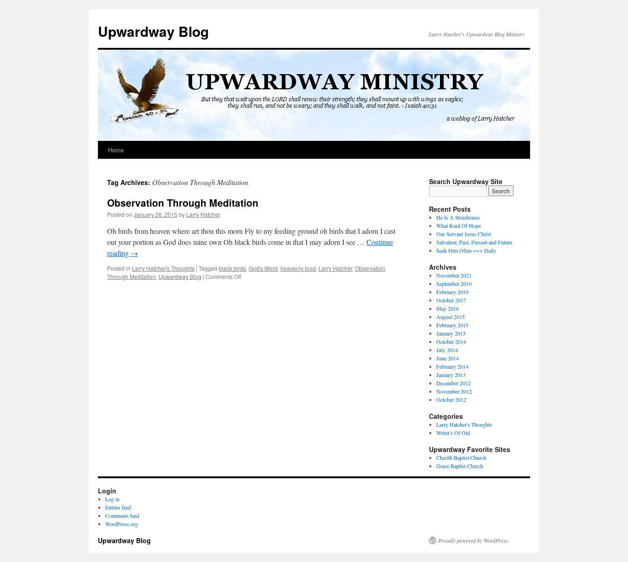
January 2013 (451, 374)
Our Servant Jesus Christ (463, 234)
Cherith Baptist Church (461, 457)
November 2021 (454, 275)
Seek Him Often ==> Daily (466, 250)
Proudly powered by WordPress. (473, 540)
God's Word (263, 268)
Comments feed (122, 515)
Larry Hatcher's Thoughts (163, 268)
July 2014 (447, 349)
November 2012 (454, 391)
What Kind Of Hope (458, 225)
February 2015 (452, 325)
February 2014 (452, 366)
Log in (112, 499)
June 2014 (447, 358)
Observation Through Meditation (182, 202)
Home (116, 149)
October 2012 (451, 399)
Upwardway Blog (153, 31)
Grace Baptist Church (459, 465)
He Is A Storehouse (458, 217)
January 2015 (451, 333)
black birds (232, 268)
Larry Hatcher (203, 214)
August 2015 (450, 316)
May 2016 (447, 308)
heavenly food (298, 268)
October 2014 (451, 341)
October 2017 (451, 300)
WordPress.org (121, 523)
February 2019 (452, 291)
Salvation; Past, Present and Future (474, 242)
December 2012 (453, 383)
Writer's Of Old (453, 432)
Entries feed (118, 507)
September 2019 (454, 283)
